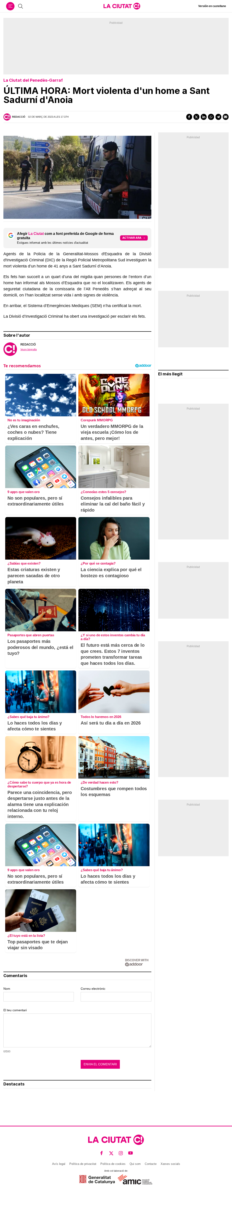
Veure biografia (28, 349)
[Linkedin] (204, 117)
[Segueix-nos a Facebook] (101, 1153)
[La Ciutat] (122, 6)
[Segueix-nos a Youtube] (130, 1153)
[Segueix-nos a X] (111, 1153)
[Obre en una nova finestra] (97, 1179)
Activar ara (131, 237)
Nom (6, 988)
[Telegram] (218, 117)
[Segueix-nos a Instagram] (120, 1153)
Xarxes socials (170, 1164)
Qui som (135, 1164)
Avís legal (58, 1164)
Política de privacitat (82, 1164)
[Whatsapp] (211, 117)
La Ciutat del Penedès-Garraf (33, 80)
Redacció (18, 116)
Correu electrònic (93, 988)
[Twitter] (196, 117)
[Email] (226, 117)
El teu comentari (15, 1010)
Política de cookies (113, 1164)
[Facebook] (189, 117)
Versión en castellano (212, 6)
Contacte (151, 1164)
